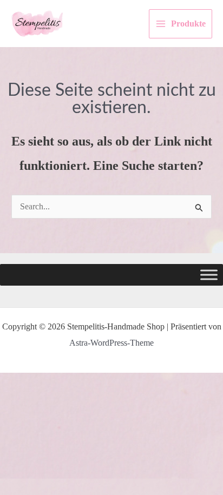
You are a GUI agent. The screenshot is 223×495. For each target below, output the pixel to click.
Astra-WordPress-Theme (111, 342)
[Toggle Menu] (209, 275)
